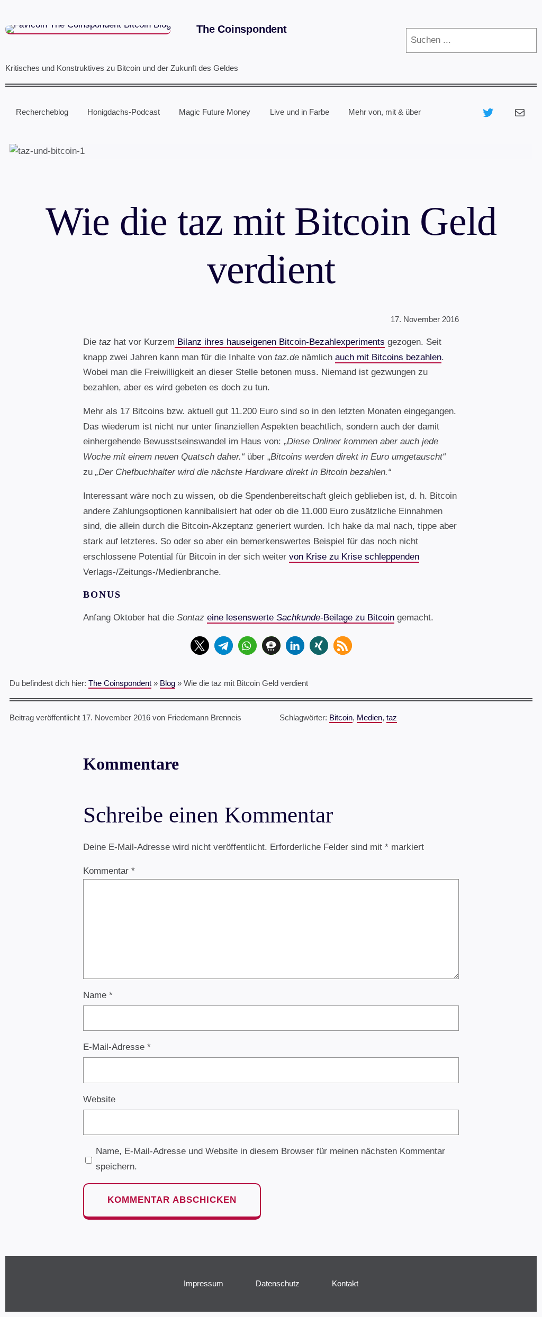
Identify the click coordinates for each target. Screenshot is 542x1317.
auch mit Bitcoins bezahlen (388, 357)
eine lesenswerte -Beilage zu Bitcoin (300, 617)
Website (99, 1099)
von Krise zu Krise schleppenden (354, 557)
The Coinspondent (241, 29)
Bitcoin (341, 718)
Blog (167, 683)
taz (391, 718)
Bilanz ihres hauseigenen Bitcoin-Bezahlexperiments (280, 342)
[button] (200, 645)
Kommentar (109, 871)
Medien (369, 718)
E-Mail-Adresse (117, 1047)
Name (98, 995)
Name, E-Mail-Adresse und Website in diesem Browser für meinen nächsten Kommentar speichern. (270, 1159)
